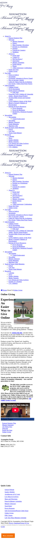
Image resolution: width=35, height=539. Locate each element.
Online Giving (6, 432)
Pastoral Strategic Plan (9, 423)
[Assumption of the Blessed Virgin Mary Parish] (17, 22)
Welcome (5, 428)
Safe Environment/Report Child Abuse (16, 511)
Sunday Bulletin (10, 492)
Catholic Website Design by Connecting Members (16, 525)
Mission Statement (8, 425)
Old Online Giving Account (16, 399)
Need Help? (8, 506)
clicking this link (17, 333)
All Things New (7, 427)
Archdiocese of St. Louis (12, 494)
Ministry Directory (10, 504)
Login (3, 526)
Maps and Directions (11, 499)
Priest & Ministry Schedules (13, 501)
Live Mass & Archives (11, 496)
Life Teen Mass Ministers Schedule (15, 518)
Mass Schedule (8, 535)
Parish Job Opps (7, 430)
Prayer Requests (10, 508)
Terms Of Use (24, 523)
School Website (9, 489)
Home (5, 290)
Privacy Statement (14, 523)
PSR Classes (8, 515)
